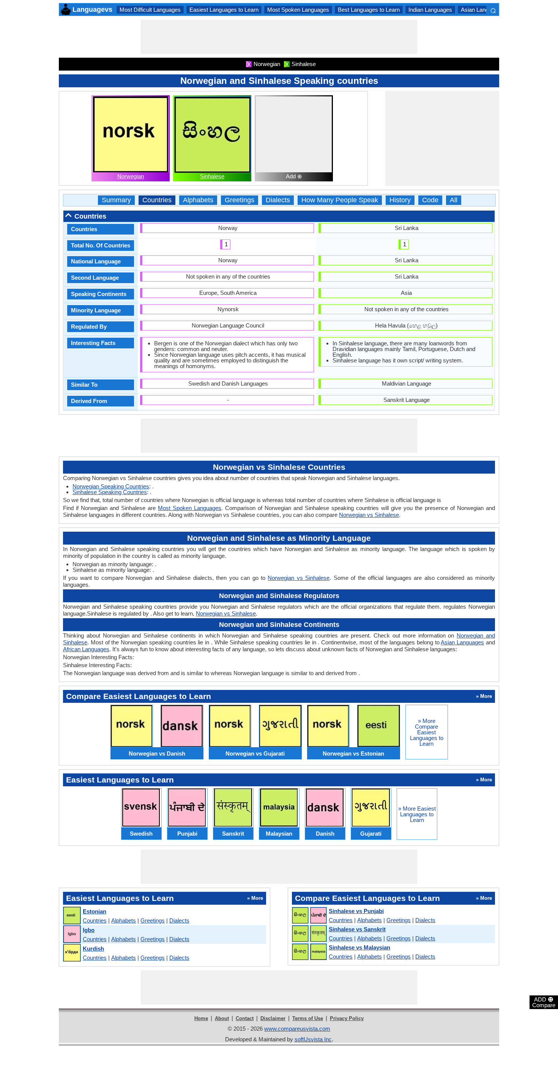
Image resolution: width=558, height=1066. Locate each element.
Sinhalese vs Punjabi (356, 911)
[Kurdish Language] (71, 953)
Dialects (278, 200)
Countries (157, 200)
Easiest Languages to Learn (224, 9)
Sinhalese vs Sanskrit (357, 929)
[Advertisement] (279, 37)
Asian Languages (482, 9)
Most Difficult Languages (150, 9)
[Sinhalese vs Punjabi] (309, 915)
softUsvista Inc (313, 1039)
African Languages (86, 649)
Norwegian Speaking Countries (111, 486)
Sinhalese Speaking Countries (110, 492)
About (222, 1018)
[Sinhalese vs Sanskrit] (309, 934)
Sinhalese (212, 176)
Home (201, 1018)
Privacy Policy (347, 1018)
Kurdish (93, 948)
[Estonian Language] (71, 916)
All (453, 200)
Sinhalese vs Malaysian (359, 947)
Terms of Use (307, 1018)
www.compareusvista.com (297, 1028)
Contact (245, 1018)
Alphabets (198, 200)
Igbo (89, 930)
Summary (116, 200)
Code (430, 200)
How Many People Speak (339, 200)
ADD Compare (543, 1001)
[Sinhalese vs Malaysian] (309, 952)
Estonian (94, 911)
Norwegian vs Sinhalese (369, 515)
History (400, 200)
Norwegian (130, 176)
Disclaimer (272, 1018)
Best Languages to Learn (369, 9)
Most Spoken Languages (298, 9)
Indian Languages (430, 9)
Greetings (239, 200)
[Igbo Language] (71, 934)
